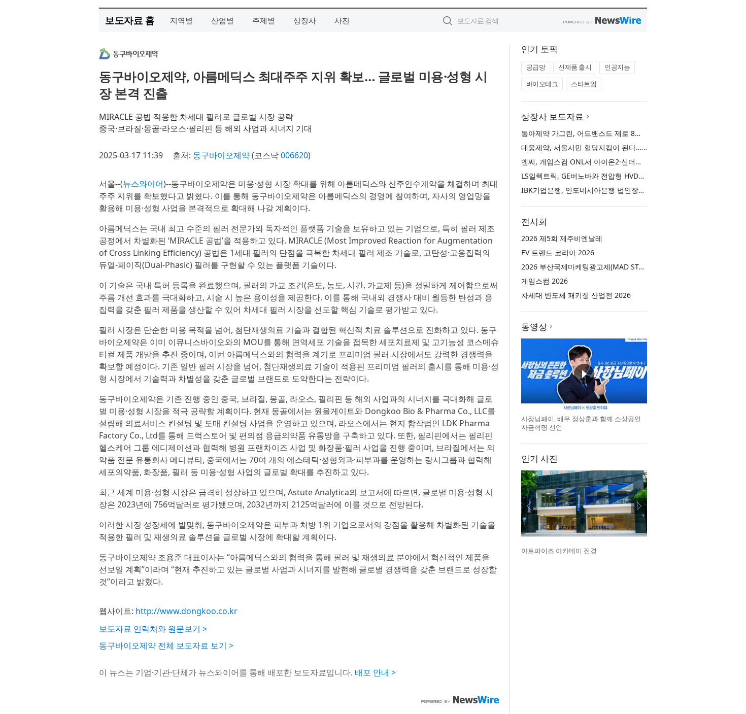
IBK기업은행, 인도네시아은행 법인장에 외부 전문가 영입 (611, 190)
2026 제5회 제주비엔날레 (561, 238)
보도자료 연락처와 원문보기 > (153, 628)
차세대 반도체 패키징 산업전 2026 (576, 295)
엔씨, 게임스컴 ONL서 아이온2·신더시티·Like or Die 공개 (612, 161)
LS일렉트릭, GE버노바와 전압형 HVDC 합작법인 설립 (605, 176)
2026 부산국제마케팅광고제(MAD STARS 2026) (596, 266)
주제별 (263, 20)
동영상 (534, 326)
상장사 (304, 20)
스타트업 (583, 83)
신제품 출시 (574, 67)
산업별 (222, 20)
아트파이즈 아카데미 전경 (559, 550)
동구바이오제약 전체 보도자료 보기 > (166, 645)
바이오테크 (542, 83)
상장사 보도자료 (552, 116)
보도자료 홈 (129, 20)
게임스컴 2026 (544, 281)
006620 (294, 155)
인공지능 (617, 67)
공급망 (536, 67)
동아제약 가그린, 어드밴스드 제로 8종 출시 (589, 133)
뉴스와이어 (143, 183)
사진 (342, 20)
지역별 (181, 20)
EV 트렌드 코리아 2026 (557, 252)
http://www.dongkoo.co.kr (186, 611)
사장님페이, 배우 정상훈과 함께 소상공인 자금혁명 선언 (581, 423)
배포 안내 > (375, 672)
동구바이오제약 (221, 155)
